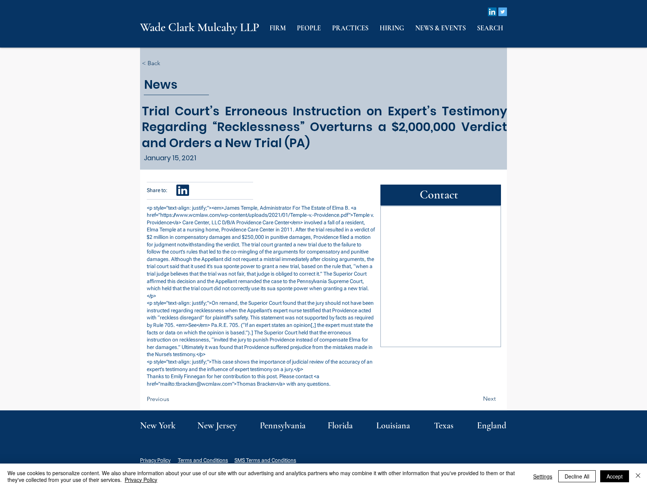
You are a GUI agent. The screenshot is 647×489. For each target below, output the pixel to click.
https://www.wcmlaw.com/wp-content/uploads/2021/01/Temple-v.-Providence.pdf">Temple (265, 215)
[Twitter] (502, 11)
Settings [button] (542, 476)
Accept (615, 476)
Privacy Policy (155, 460)
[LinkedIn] (492, 11)
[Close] (638, 476)
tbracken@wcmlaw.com (204, 384)
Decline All (577, 476)
